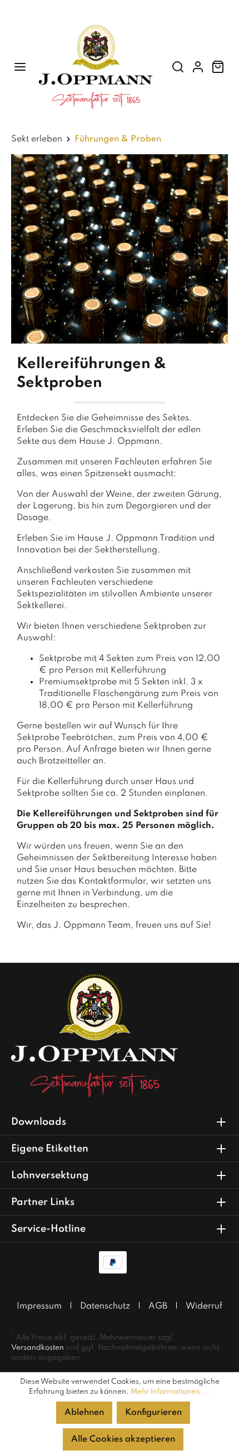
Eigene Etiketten (49, 1149)
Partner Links (42, 1202)
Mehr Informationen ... (170, 1391)
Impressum (39, 1306)
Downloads (38, 1122)
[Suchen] (178, 67)
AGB (157, 1306)
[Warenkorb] (218, 67)
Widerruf (204, 1306)
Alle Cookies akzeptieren (123, 1439)
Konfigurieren (153, 1412)
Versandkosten (37, 1347)
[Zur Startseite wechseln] (95, 67)
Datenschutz (105, 1306)
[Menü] (20, 67)
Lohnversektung (50, 1175)
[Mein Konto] (198, 67)
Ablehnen (84, 1412)
